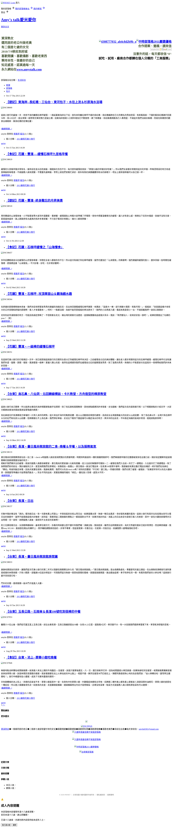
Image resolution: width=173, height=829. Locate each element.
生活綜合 (22, 80)
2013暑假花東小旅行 (26, 139)
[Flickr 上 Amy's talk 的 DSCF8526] (86, 726)
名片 (8, 91)
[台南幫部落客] (86, 752)
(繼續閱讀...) (6, 129)
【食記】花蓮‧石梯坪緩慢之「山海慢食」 (35, 247)
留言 (22, 134)
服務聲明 (110, 795)
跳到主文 (5, 27)
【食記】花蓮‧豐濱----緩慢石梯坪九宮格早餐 (37, 154)
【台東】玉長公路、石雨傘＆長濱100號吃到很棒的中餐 (43, 611)
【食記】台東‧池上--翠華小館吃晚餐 (31, 657)
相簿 (8, 85)
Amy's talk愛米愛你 (18, 19)
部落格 (9, 88)
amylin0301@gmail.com (149, 729)
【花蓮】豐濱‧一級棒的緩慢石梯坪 (30, 346)
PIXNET (67, 795)
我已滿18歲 (6, 825)
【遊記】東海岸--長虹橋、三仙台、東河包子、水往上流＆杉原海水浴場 (54, 102)
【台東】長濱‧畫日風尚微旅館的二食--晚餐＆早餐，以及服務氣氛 (51, 446)
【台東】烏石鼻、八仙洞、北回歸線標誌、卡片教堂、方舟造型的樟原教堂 (56, 394)
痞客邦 (17, 134)
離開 (14, 825)
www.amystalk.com (29, 69)
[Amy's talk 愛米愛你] (86, 721)
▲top (3, 143)
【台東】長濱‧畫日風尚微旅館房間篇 (32, 556)
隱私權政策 (101, 795)
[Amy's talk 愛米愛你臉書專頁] (117, 41)
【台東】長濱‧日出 (19, 500)
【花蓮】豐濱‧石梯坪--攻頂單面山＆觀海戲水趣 (39, 293)
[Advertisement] (125, 66)
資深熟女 (5, 729)
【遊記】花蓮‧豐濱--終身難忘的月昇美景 (34, 200)
